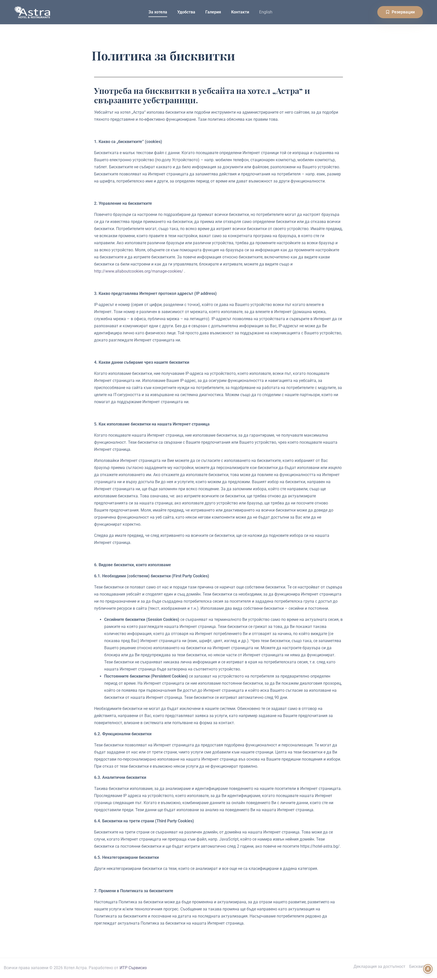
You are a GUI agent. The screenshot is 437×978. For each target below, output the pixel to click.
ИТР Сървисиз (133, 967)
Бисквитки (419, 966)
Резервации (403, 12)
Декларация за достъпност (379, 966)
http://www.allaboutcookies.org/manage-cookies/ (138, 271)
